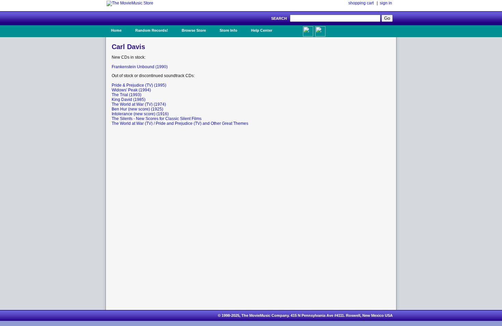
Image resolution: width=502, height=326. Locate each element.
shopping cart (361, 3)
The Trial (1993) (126, 94)
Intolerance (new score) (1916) (140, 114)
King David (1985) (128, 99)
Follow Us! (333, 30)
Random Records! (151, 30)
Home (116, 30)
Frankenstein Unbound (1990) (140, 66)
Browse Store (194, 30)
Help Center (261, 30)
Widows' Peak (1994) (131, 90)
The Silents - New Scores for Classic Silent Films (156, 118)
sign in (386, 3)
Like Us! (291, 28)
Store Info (228, 30)
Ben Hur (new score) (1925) (137, 109)
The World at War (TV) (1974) (139, 104)
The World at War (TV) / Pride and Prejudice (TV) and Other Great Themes (180, 123)
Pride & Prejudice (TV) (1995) (139, 85)
